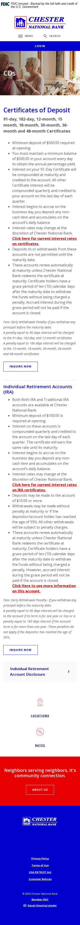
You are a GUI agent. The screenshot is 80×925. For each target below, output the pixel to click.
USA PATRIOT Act (40, 872)
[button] (40, 672)
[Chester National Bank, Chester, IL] (40, 22)
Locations (40, 716)
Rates (40, 745)
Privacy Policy (40, 858)
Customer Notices (40, 879)
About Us (40, 790)
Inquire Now (21, 366)
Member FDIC (40, 899)
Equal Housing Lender (42, 905)
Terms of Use (40, 865)
